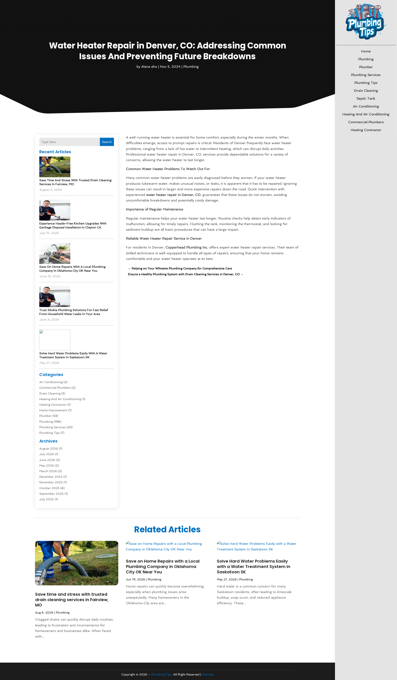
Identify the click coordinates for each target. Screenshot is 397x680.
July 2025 (46, 499)
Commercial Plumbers (366, 122)
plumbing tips (366, 83)
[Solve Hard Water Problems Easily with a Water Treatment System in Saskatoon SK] (54, 340)
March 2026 (48, 471)
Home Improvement (53, 410)
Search (107, 141)
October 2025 (49, 488)
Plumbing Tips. (161, 674)
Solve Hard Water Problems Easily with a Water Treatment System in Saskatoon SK (253, 566)
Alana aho (149, 67)
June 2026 (47, 460)
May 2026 (46, 465)
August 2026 (48, 448)
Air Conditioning (366, 106)
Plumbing (366, 59)
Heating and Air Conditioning (365, 114)
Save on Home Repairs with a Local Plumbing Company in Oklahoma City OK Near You (163, 566)
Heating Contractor (366, 130)
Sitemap (208, 674)
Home (366, 51)
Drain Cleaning (366, 91)
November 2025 (51, 482)
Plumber (366, 67)
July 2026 (46, 454)
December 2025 (50, 476)
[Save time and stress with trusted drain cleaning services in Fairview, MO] (54, 167)
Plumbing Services (366, 75)
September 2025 (51, 493)
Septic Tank (365, 98)
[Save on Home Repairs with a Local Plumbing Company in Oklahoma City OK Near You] (54, 253)
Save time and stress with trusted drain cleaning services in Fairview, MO (72, 599)
